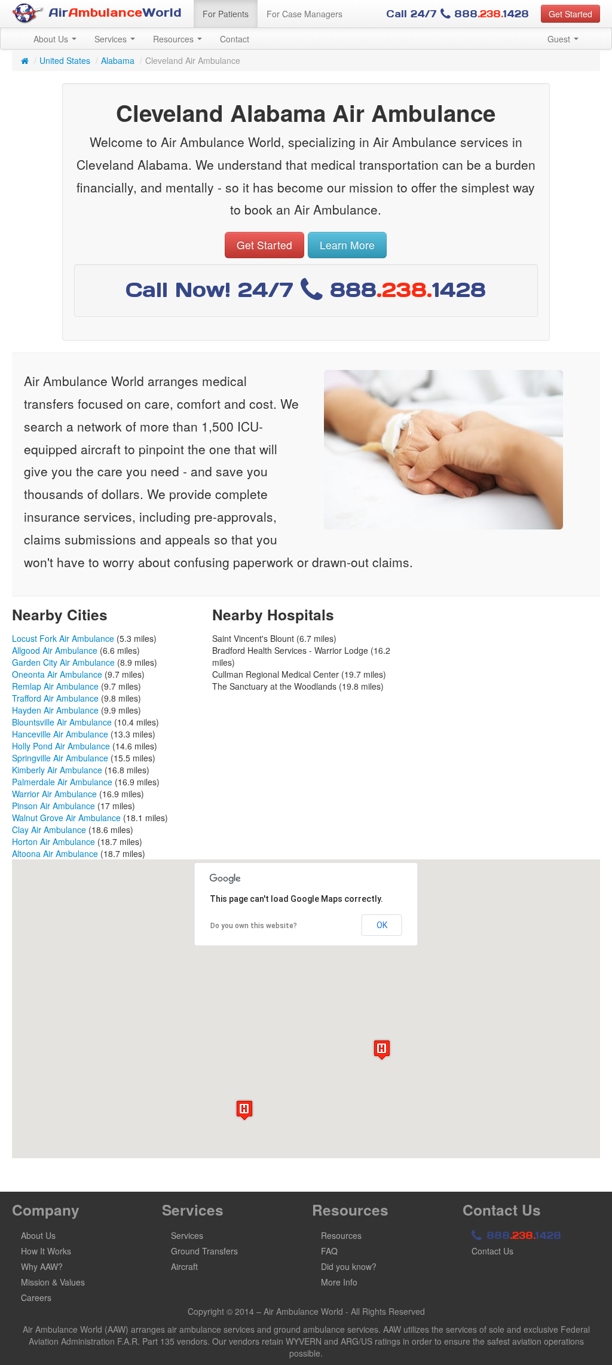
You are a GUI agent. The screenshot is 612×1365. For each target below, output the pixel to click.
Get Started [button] (570, 14)
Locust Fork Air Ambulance (63, 638)
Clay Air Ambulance (49, 829)
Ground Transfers (204, 1251)
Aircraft (184, 1266)
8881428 (522, 1235)
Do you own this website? (253, 926)
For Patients (226, 14)
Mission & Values (53, 1282)
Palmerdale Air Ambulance (62, 782)
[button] (382, 1050)
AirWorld (113, 12)
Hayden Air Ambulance (55, 710)
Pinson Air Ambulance (53, 806)
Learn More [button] (347, 244)
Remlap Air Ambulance (55, 686)
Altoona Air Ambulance (55, 853)
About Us (52, 39)
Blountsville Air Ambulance (62, 722)
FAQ (329, 1251)
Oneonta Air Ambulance (57, 674)
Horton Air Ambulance (53, 841)
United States (64, 60)
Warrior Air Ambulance (54, 794)
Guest (560, 39)
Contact (234, 39)
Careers (36, 1297)
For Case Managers (304, 14)
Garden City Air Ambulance (63, 662)
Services (111, 39)
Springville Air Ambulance (60, 758)
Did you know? (349, 1266)
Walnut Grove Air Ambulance (66, 818)
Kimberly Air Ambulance (57, 770)
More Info (339, 1282)
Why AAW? (42, 1266)
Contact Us (492, 1251)
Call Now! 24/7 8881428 (306, 289)
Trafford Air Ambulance (55, 698)
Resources (174, 39)
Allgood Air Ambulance (54, 650)
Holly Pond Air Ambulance (61, 746)
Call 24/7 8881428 (457, 14)
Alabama (117, 60)
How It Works (46, 1251)
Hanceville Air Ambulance (60, 734)
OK (382, 925)
